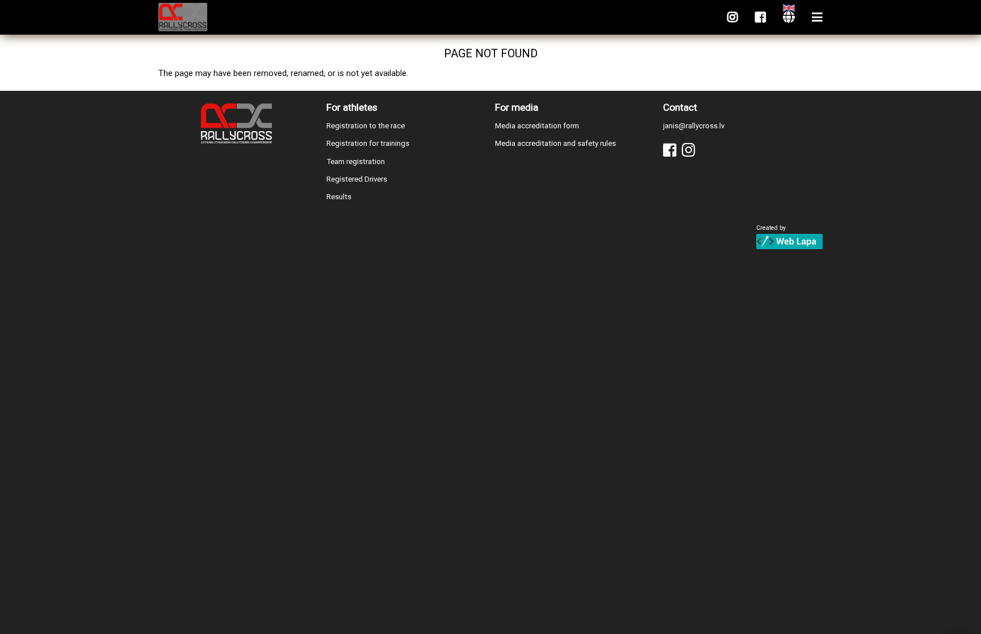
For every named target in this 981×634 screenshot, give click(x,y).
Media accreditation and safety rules (555, 143)
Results (338, 196)
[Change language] (789, 17)
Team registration (355, 161)
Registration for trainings (367, 143)
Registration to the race (365, 125)
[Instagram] (732, 17)
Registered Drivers (356, 179)
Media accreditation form (537, 125)
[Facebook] (760, 17)
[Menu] (817, 17)
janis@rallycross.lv (693, 125)
